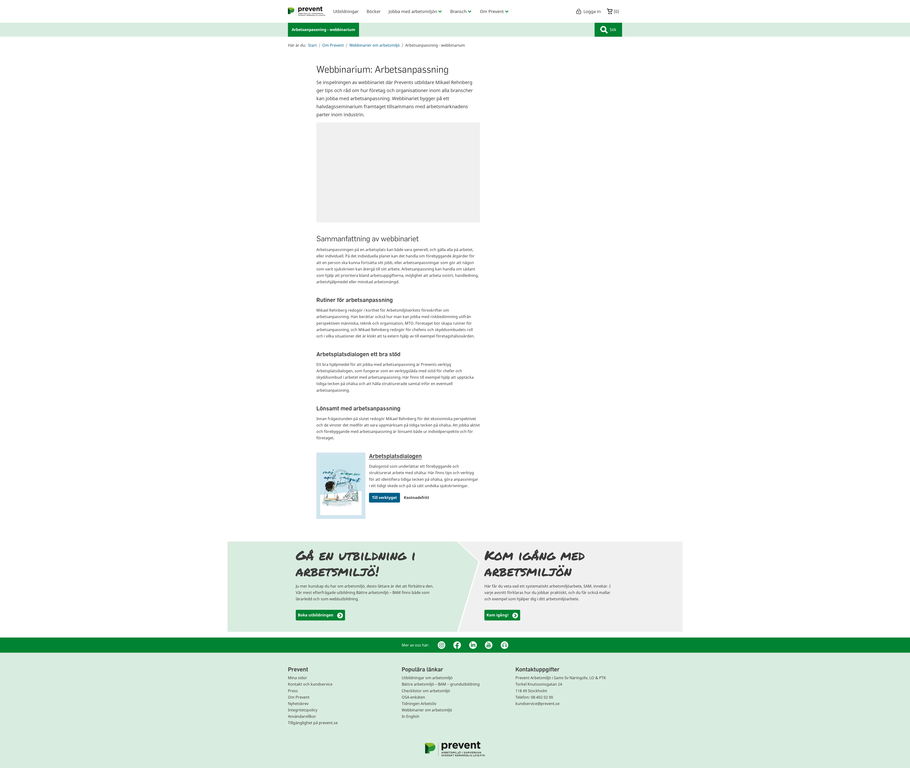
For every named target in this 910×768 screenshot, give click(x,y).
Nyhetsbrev (298, 703)
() (616, 11)
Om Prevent (333, 45)
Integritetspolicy (302, 710)
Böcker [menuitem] (374, 11)
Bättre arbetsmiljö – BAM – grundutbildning (441, 684)
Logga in (592, 11)
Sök (613, 29)
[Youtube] (488, 645)
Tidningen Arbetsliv (419, 703)
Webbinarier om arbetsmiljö (374, 45)
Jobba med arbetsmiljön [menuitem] (413, 11)
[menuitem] (306, 11)
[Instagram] (441, 645)
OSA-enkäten (413, 697)
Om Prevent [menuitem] (492, 11)
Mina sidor (297, 677)
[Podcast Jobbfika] (504, 645)
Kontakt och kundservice (310, 684)
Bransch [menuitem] (458, 11)
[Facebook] (457, 645)
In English (410, 716)
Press (293, 690)
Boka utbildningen (315, 615)
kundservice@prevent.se (537, 703)
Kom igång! (498, 615)
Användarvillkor (302, 716)
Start (312, 45)
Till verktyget (384, 497)
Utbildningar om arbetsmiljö (427, 677)
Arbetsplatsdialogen (395, 455)
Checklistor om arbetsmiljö (426, 690)
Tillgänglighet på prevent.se (313, 722)
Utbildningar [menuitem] (346, 11)
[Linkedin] (473, 645)
